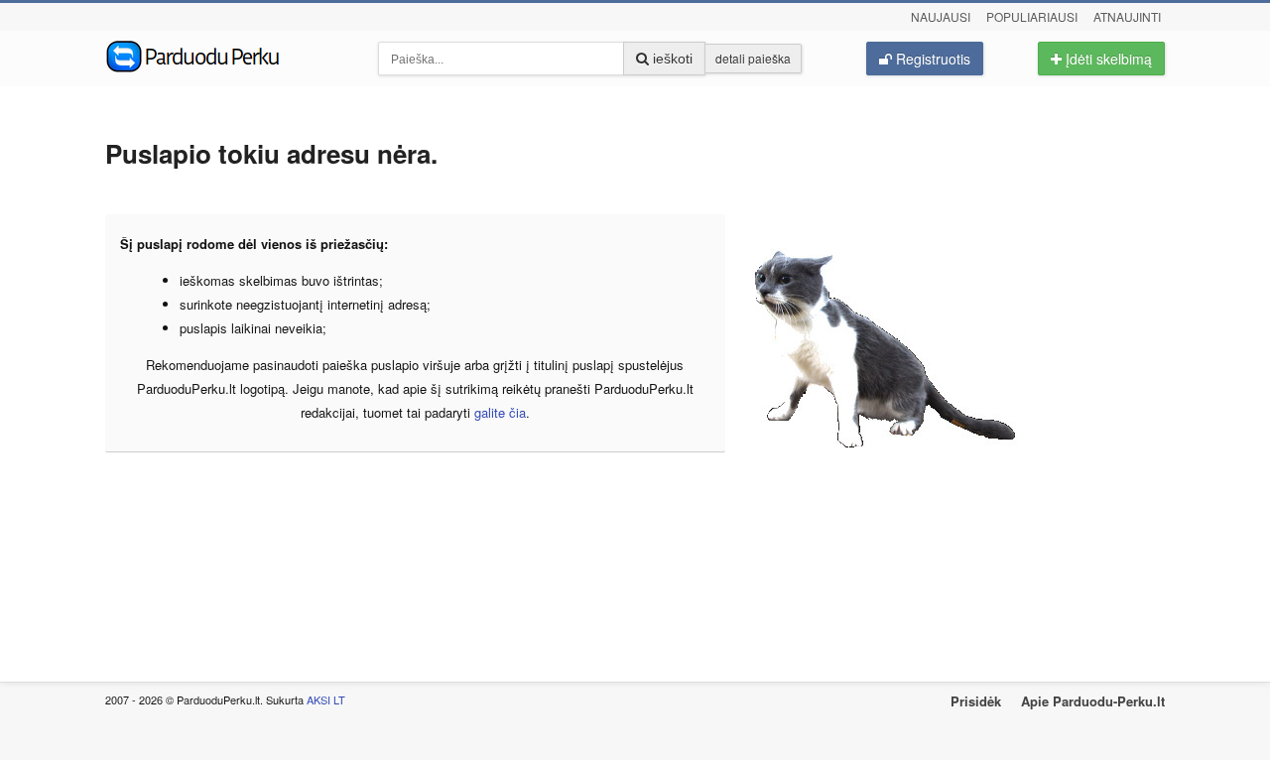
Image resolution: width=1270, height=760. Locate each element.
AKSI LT (326, 699)
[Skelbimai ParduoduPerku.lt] (226, 54)
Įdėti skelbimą (1107, 58)
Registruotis (931, 58)
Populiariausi (1032, 16)
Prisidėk (976, 701)
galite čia (500, 412)
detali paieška (753, 58)
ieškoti (671, 58)
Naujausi (940, 16)
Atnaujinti (1127, 16)
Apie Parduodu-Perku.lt (1093, 701)
